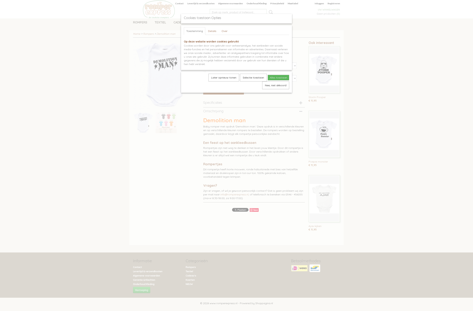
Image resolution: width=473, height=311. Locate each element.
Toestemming (194, 31)
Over (224, 31)
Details (212, 31)
